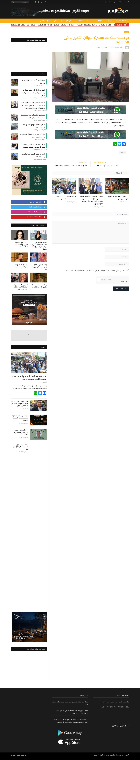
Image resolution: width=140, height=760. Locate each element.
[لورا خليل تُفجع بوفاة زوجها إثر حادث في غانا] (19, 257)
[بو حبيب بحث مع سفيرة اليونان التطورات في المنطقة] (90, 101)
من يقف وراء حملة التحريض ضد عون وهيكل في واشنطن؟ (34, 25)
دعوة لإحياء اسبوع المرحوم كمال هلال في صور (20, 447)
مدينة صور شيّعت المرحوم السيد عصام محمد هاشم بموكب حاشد (65, 197)
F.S (122, 47)
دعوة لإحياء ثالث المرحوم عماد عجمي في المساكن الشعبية (20, 418)
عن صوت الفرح (112, 2)
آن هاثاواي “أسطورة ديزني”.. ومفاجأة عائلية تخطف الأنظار (21, 244)
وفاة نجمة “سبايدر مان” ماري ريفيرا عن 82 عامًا (39, 285)
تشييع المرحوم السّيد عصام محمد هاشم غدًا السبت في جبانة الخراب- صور (19, 403)
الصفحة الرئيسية (121, 20)
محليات (91, 20)
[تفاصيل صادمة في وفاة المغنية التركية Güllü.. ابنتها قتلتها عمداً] (19, 277)
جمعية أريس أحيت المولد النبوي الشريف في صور (118, 197)
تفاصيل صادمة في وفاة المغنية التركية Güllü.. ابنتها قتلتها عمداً (20, 287)
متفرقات (80, 20)
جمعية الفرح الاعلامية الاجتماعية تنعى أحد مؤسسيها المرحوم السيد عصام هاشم (72, 712)
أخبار (100, 20)
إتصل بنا (104, 2)
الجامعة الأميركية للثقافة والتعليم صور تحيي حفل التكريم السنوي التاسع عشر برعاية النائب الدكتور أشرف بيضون (91, 200)
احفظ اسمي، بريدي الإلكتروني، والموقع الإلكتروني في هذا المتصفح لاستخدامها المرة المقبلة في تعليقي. (95, 270)
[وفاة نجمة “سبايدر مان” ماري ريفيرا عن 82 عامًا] (38, 277)
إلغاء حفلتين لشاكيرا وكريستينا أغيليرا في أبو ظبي (39, 266)
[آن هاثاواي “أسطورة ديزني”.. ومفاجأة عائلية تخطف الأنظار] (19, 235)
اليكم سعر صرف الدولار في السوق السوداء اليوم (71, 165)
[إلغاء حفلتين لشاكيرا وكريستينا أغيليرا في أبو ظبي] (38, 257)
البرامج (110, 20)
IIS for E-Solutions (106, 755)
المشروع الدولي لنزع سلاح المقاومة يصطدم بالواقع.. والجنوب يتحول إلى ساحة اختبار (32, 93)
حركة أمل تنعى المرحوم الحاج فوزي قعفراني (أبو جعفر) (20, 432)
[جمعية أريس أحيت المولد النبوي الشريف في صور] (117, 186)
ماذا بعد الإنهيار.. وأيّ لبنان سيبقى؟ (106, 165)
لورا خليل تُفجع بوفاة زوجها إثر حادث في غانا (21, 265)
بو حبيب (123, 152)
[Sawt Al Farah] (118, 11)
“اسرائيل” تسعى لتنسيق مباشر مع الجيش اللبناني (86, 25)
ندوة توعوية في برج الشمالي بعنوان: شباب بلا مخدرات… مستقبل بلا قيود (33, 145)
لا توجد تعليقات (100, 47)
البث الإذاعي (44, 20)
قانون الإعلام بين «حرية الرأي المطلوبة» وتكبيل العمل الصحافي (32, 136)
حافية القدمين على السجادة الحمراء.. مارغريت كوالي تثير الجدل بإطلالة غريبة (38, 245)
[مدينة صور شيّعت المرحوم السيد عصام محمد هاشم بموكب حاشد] (64, 186)
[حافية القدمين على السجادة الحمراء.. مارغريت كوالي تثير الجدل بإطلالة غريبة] (38, 235)
